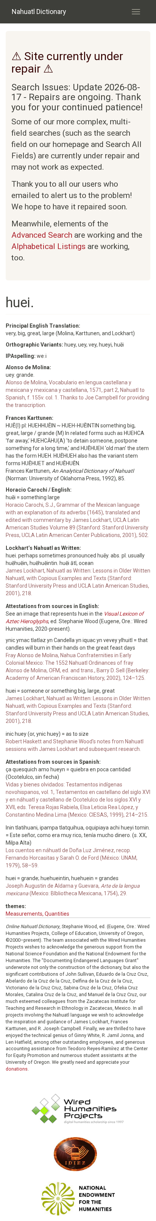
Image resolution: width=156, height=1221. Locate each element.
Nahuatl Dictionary (39, 11)
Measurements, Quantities (37, 914)
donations (17, 1069)
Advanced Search (41, 235)
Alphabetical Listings (48, 246)
